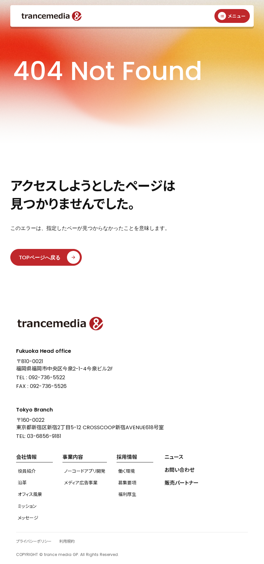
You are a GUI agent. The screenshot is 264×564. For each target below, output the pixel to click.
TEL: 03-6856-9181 (38, 436)
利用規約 (67, 541)
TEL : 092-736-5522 (40, 377)
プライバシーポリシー (34, 541)
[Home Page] (52, 16)
